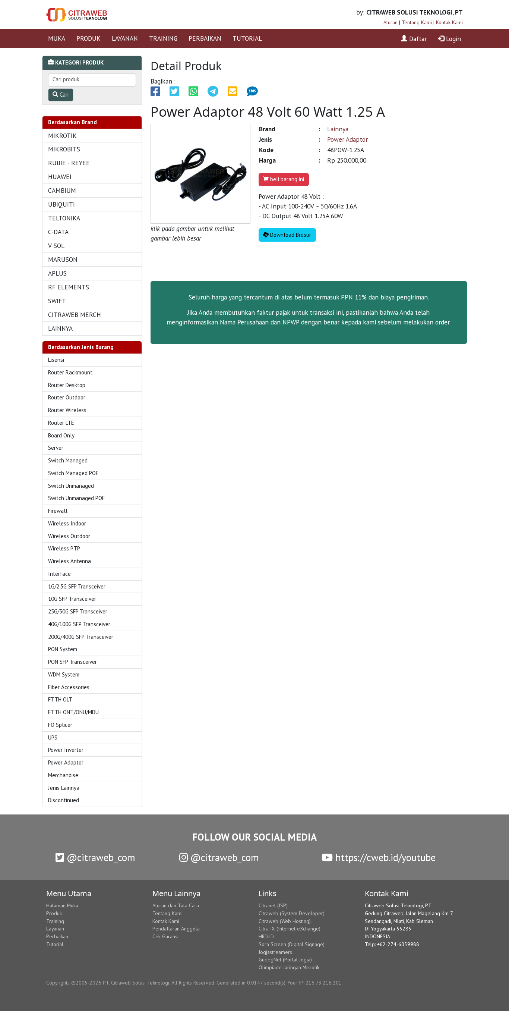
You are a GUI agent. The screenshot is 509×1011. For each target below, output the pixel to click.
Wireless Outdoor (69, 536)
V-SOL (56, 245)
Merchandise (63, 775)
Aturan (390, 22)
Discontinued (63, 800)
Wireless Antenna (69, 561)
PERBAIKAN (205, 38)
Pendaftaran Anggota (176, 928)
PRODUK (88, 38)
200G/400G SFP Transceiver (80, 636)
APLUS (57, 273)
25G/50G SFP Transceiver (77, 611)
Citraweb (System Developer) (292, 913)
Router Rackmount (70, 372)
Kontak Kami (449, 22)
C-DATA (58, 231)
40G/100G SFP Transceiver (79, 624)
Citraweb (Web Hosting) (285, 921)
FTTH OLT (60, 699)
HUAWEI (60, 176)
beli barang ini (286, 179)
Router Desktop (66, 385)
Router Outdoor (66, 397)
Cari (63, 94)
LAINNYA (60, 328)
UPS (52, 737)
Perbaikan (57, 936)
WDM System (63, 674)
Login (452, 38)
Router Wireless (67, 410)
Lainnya (337, 129)
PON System (62, 649)
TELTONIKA (64, 218)
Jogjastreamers (275, 952)
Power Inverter (65, 749)
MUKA (56, 38)
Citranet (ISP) (273, 905)
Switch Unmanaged (71, 485)
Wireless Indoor (67, 523)
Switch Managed (68, 460)
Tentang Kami (417, 22)
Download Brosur (290, 234)
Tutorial (54, 944)
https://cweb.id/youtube (384, 857)
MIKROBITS (64, 149)
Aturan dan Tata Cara (175, 905)
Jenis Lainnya (63, 787)
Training (55, 921)
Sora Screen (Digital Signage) (292, 944)
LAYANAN (125, 38)
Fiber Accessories (68, 687)
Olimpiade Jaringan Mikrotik (289, 967)
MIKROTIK (62, 135)
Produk (54, 913)
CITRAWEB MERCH (74, 314)
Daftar (417, 38)
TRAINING (163, 38)
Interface (59, 573)
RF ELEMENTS (68, 287)
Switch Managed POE (73, 473)
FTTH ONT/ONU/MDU (73, 712)
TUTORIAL (247, 38)
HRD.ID (266, 936)
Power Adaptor (65, 762)
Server (55, 447)
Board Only (61, 435)
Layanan (55, 928)
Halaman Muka (62, 905)
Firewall (57, 510)
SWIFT (57, 300)
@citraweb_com (99, 857)
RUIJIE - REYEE (69, 162)
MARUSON (63, 259)
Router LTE (61, 422)
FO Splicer (60, 724)
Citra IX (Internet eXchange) (289, 928)
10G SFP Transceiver (72, 598)
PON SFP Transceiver (72, 661)
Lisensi (56, 359)
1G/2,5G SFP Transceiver (76, 586)
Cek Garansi (165, 936)
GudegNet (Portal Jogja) (285, 959)
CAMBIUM (62, 190)
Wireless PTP (64, 548)
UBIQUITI (61, 204)
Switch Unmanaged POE (76, 498)
